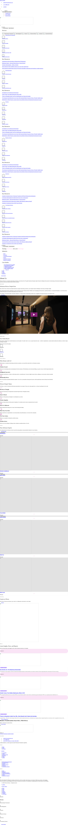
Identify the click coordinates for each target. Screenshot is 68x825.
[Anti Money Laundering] (3, 123)
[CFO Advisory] (3, 159)
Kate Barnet (2, 433)
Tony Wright (2, 512)
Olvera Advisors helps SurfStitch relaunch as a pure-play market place (15, 66)
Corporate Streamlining (5, 43)
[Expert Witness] (3, 118)
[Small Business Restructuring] (3, 56)
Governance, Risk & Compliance (6, 227)
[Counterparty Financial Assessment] (3, 73)
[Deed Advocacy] (3, 190)
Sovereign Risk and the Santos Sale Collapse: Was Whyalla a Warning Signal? (17, 201)
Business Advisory (4, 667)
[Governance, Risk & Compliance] (3, 226)
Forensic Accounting (4, 105)
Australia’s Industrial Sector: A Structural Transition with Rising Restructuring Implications (18, 196)
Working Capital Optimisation (6, 155)
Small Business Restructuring (6, 56)
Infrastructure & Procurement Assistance (7, 213)
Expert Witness (4, 119)
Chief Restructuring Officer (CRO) (6, 52)
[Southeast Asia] (1, 351)
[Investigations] (3, 114)
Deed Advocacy (4, 191)
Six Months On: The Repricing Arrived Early (10, 92)
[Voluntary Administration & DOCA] (3, 176)
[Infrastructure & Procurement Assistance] (3, 212)
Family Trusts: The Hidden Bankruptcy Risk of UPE (11, 94)
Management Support (5, 150)
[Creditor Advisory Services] (3, 186)
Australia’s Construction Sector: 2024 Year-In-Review (12, 203)
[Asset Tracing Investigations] (3, 181)
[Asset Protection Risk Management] (3, 87)
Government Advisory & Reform (6, 208)
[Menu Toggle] (0, 25)
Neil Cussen (2, 475)
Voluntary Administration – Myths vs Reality (10, 64)
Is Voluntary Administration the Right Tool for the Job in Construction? (15, 197)
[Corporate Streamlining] (3, 42)
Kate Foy (2, 554)
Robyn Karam (3, 517)
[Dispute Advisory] (3, 109)
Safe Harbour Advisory (5, 38)
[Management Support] (3, 150)
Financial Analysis (4, 141)
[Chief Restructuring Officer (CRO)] (3, 52)
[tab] (7, 33)
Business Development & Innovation (6, 222)
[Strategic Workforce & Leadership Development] (3, 217)
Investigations (4, 114)
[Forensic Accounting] (3, 104)
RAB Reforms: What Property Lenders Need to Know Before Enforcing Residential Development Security (22, 99)
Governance (3, 78)
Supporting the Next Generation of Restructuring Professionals (14, 61)
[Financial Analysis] (3, 140)
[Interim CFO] (3, 145)
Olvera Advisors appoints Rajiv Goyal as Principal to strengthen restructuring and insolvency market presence (22, 68)
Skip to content (2, 0)
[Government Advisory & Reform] (3, 208)
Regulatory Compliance (5, 83)
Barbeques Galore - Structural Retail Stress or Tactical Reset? (13, 63)
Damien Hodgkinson (4, 471)
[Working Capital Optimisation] (3, 154)
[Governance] (3, 78)
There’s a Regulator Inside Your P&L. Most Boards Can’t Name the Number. (16, 96)
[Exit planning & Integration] (3, 47)
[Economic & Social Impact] (3, 231)
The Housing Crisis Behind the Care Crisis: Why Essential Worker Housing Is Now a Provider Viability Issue (22, 134)
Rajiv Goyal (2, 592)
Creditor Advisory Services (5, 186)
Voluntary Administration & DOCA (6, 177)
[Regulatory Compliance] (3, 82)
